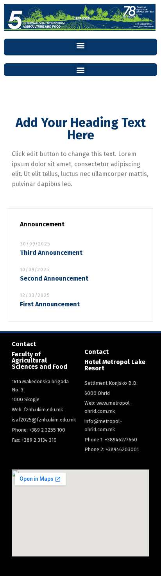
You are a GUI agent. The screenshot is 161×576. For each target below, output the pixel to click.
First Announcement (50, 304)
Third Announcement (51, 252)
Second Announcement (54, 278)
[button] (80, 45)
